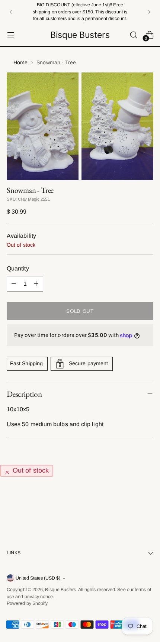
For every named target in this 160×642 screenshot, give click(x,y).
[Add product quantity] (36, 283)
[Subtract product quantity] (13, 283)
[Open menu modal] (10, 34)
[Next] (149, 12)
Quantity (18, 268)
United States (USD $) (38, 578)
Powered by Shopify (27, 603)
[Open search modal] (133, 34)
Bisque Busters (60, 589)
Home (20, 62)
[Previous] (11, 12)
